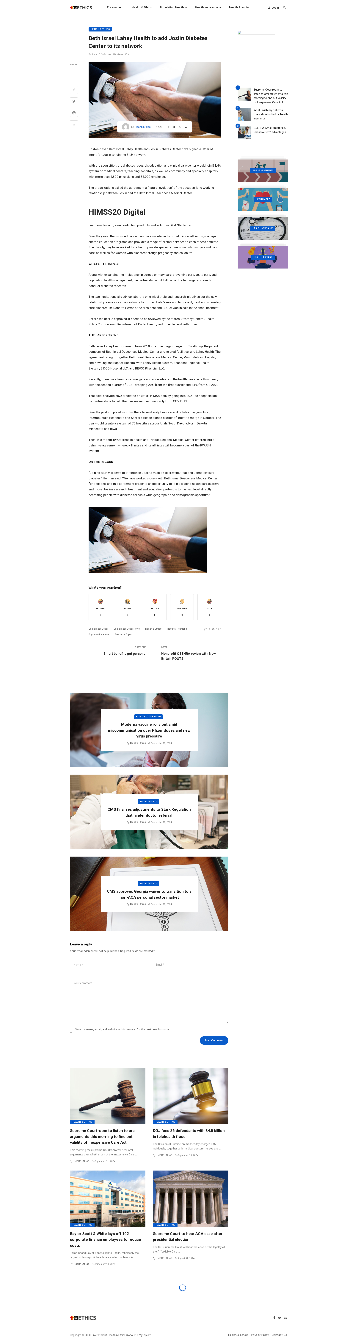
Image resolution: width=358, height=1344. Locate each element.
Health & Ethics (142, 7)
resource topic (123, 634)
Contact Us (279, 1335)
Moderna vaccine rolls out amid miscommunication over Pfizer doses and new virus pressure (149, 730)
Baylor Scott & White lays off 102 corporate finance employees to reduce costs (105, 1239)
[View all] (263, 170)
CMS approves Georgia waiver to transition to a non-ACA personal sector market (149, 894)
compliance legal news (127, 628)
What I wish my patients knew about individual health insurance (271, 114)
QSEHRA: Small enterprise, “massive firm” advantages (270, 130)
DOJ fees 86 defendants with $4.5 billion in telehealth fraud (189, 1133)
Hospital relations (177, 628)
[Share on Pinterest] (74, 113)
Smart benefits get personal (124, 654)
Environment (115, 7)
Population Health (172, 7)
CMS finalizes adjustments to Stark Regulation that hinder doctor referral (149, 812)
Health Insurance (206, 7)
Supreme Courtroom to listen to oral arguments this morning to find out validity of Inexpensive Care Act (103, 1136)
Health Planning (239, 7)
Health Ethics (143, 126)
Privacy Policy (260, 1335)
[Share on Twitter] (74, 101)
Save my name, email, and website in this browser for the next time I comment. (123, 1029)
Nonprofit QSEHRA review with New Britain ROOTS (188, 656)
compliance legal (98, 628)
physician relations (99, 634)
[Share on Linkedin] (74, 124)
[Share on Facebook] (74, 90)
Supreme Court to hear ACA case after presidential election (187, 1236)
